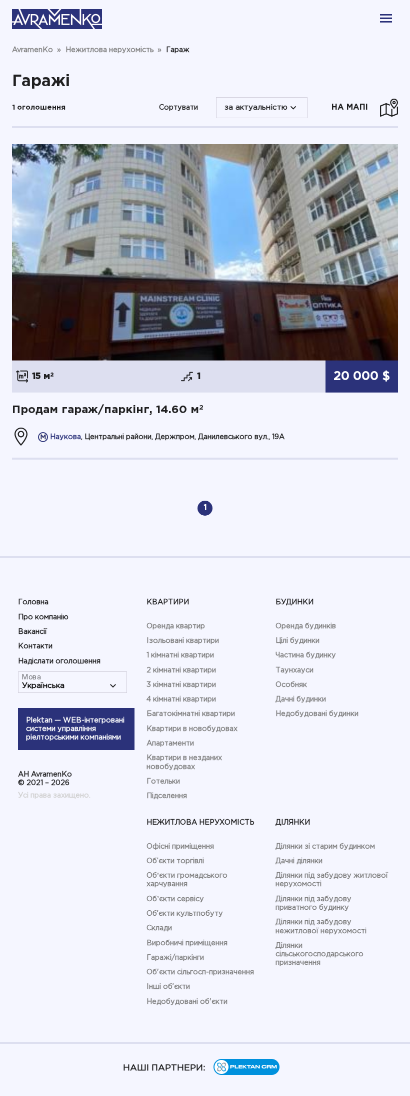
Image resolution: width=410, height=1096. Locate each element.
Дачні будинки (301, 699)
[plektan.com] (247, 1072)
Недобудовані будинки (317, 713)
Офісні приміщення (180, 846)
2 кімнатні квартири (181, 670)
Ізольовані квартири (182, 640)
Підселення (166, 796)
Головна (33, 602)
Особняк (291, 684)
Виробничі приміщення (187, 943)
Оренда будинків (306, 626)
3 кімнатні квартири (181, 684)
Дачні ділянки (299, 861)
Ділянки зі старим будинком (325, 846)
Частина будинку (306, 655)
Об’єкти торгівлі (175, 861)
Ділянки (293, 822)
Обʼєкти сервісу (175, 899)
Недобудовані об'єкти (187, 1001)
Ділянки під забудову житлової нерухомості (332, 879)
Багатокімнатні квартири (190, 713)
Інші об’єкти (168, 986)
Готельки (163, 781)
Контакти (35, 646)
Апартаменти (170, 743)
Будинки (295, 602)
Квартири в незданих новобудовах (184, 762)
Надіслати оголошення (59, 661)
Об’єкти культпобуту (184, 913)
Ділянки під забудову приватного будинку (314, 903)
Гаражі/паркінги (175, 957)
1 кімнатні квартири (180, 655)
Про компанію (43, 617)
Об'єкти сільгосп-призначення (200, 972)
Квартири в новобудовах (192, 728)
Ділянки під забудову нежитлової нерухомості (321, 926)
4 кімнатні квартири (181, 699)
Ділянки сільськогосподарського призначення (320, 954)
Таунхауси (295, 670)
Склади (159, 928)
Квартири (167, 602)
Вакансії (32, 631)
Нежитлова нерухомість (200, 822)
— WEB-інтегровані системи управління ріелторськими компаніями (75, 729)
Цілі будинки (298, 640)
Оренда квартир (175, 626)
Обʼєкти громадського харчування (187, 879)
